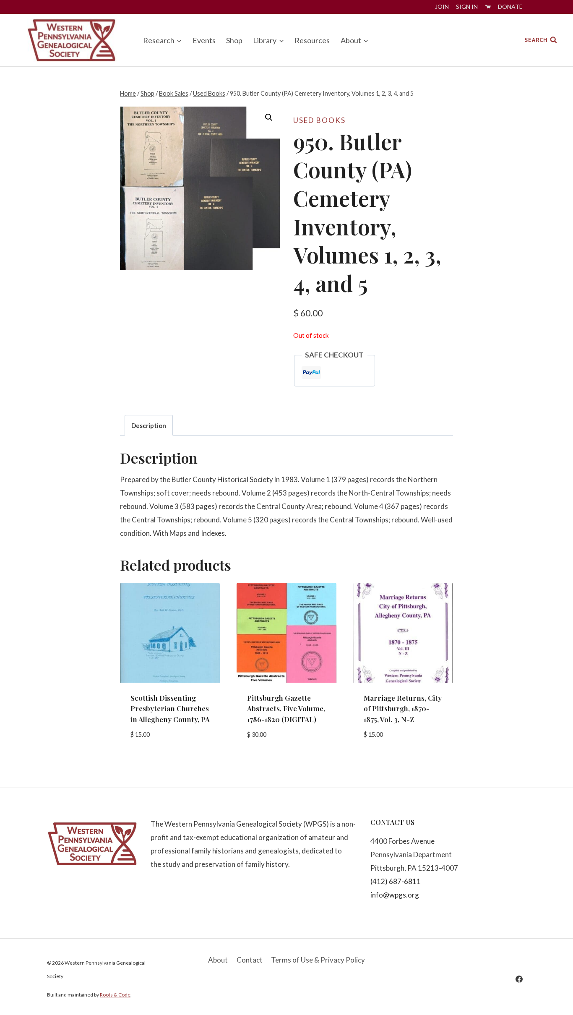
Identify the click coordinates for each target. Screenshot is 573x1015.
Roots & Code (115, 995)
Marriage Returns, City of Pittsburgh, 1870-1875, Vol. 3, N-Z (403, 708)
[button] (268, 117)
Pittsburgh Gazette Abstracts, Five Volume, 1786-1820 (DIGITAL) (286, 708)
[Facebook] (519, 979)
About (218, 959)
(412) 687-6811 (395, 881)
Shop (234, 40)
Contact (250, 959)
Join (442, 6)
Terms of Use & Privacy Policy (318, 959)
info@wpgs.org (394, 894)
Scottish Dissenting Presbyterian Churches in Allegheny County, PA (170, 708)
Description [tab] (148, 425)
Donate (510, 6)
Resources (312, 40)
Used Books (319, 120)
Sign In (467, 6)
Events (204, 40)
